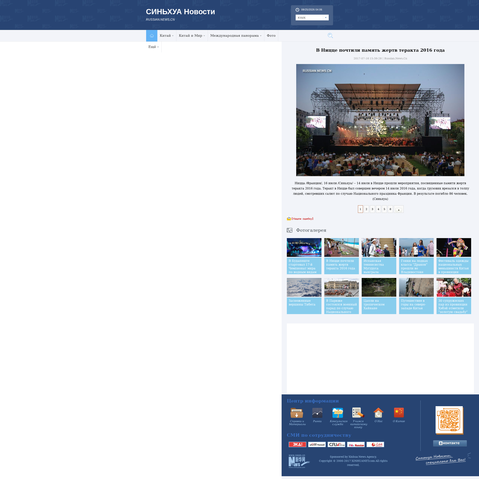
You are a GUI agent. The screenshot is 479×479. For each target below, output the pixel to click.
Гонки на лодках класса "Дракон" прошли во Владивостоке (414, 266)
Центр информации (313, 401)
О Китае (399, 421)
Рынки (317, 421)
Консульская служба (338, 423)
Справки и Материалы (297, 423)
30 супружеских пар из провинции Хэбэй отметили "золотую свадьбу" (453, 306)
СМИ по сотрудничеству (319, 435)
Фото (271, 35)
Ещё (152, 47)
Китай (165, 35)
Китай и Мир (190, 35)
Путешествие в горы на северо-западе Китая (413, 304)
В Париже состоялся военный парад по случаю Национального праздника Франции (341, 310)
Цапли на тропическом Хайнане (374, 304)
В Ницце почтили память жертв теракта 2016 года (340, 264)
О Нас (379, 421)
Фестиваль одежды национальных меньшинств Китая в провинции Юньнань (453, 268)
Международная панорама (234, 35)
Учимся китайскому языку (358, 424)
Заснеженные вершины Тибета (302, 302)
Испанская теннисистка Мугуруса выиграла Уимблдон (374, 268)
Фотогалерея (311, 230)
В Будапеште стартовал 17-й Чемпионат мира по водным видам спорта (302, 268)
